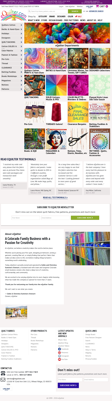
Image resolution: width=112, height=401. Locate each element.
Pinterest (64, 352)
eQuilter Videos (63, 346)
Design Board (90, 334)
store (44, 20)
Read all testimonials (54, 197)
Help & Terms (90, 350)
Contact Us (6, 368)
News (87, 347)
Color (70, 16)
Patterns (5, 89)
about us (91, 20)
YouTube (64, 359)
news (82, 20)
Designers (6, 37)
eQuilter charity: (92, 1)
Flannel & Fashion (9, 55)
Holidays (5, 33)
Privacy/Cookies (91, 359)
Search (75, 11)
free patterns (71, 20)
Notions (5, 84)
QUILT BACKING (8, 42)
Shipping (88, 353)
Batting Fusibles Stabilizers (9, 72)
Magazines (6, 80)
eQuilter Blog (63, 343)
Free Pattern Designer (93, 337)
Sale (80, 16)
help (100, 20)
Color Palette (7, 50)
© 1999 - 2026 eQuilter (55, 398)
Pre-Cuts (5, 59)
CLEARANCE (7, 67)
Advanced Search (96, 11)
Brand (52, 16)
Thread (5, 63)
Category (42, 16)
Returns (88, 356)
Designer (61, 16)
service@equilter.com (16, 378)
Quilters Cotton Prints (8, 25)
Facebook (64, 349)
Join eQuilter (70, 6)
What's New (62, 340)
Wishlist (80, 6)
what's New (34, 20)
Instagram (65, 356)
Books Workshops (9, 76)
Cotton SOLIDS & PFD (9, 47)
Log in (61, 6)
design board (55, 20)
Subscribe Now (84, 217)
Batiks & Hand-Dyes (10, 29)
